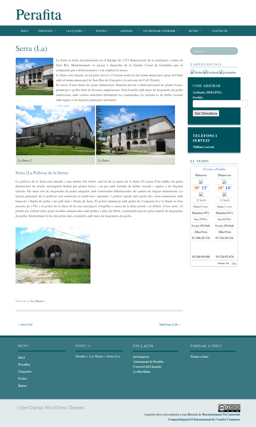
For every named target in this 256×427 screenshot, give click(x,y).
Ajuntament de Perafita (148, 362)
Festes (101, 31)
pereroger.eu (141, 356)
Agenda (126, 31)
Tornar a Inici (199, 356)
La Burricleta (141, 372)
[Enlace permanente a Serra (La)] (34, 76)
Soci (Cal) (26, 324)
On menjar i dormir (159, 31)
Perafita (39, 14)
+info (233, 263)
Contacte (220, 31)
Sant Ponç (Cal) (168, 324)
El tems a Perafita (214, 169)
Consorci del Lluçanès (147, 366)
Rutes (194, 31)
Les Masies (37, 301)
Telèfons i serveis (203, 147)
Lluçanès (74, 31)
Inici (24, 31)
